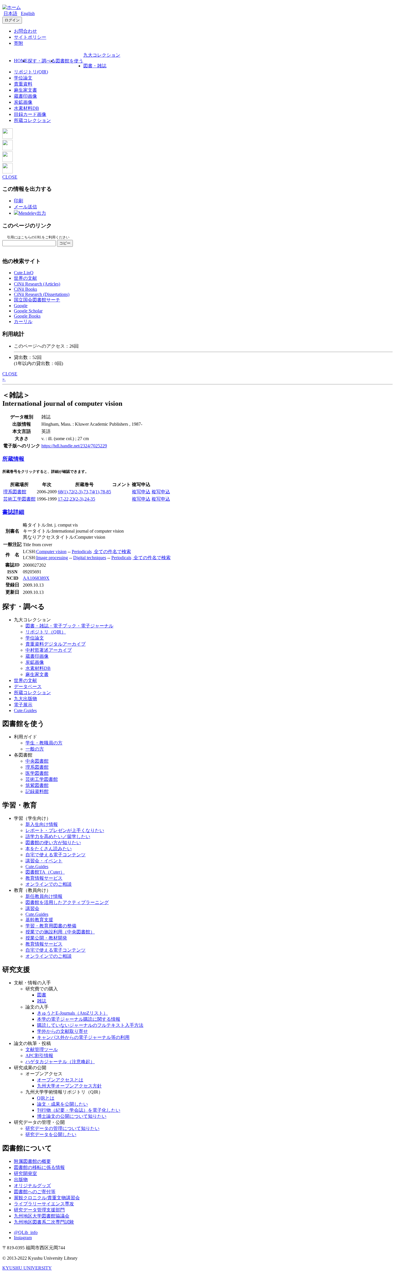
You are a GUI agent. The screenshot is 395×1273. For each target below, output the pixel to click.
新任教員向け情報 (43, 896)
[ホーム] (11, 7)
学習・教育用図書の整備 (50, 925)
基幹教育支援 (39, 919)
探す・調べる (42, 60)
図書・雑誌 (94, 65)
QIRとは (45, 1098)
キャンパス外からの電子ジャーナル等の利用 (83, 1037)
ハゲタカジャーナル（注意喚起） (60, 1061)
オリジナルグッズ (32, 1185)
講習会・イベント (43, 860)
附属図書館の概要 (32, 1161)
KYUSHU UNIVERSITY (27, 1267)
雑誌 (41, 1000)
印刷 (18, 200)
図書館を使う (69, 60)
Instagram (23, 1237)
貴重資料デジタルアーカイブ (55, 644)
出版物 (21, 1179)
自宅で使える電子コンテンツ (55, 854)
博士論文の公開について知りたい (71, 1116)
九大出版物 (25, 698)
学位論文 (23, 77)
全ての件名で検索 (112, 551)
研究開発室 (25, 1173)
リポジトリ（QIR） (45, 631)
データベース (28, 686)
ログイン (12, 20)
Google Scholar (28, 310)
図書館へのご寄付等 (35, 1191)
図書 (41, 994)
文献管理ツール (41, 1049)
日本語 (10, 13)
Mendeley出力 (32, 213)
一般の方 (34, 748)
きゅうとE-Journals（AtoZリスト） (72, 1013)
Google (20, 305)
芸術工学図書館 (19, 498)
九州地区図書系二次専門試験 (44, 1222)
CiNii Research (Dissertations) (41, 294)
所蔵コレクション (32, 120)
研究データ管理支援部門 (39, 1209)
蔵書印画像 (25, 96)
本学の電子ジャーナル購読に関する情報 (78, 1019)
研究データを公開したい (50, 1134)
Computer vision (51, 551)
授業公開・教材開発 (46, 937)
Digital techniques (89, 557)
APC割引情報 (39, 1055)
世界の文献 (25, 278)
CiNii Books (25, 289)
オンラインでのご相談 (48, 884)
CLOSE (9, 177)
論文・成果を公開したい (62, 1104)
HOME (21, 60)
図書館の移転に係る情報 (39, 1167)
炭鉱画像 (23, 102)
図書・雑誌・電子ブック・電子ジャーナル (69, 625)
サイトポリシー (30, 37)
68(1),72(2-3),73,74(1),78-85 (84, 491)
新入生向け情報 (41, 824)
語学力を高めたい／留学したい (57, 836)
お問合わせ (25, 31)
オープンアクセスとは (60, 1079)
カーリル (23, 321)
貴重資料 (23, 83)
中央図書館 (37, 761)
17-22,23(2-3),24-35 (76, 498)
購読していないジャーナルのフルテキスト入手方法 (90, 1025)
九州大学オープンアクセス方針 (69, 1085)
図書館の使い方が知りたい (53, 842)
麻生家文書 (25, 90)
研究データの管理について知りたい (62, 1128)
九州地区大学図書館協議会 (41, 1215)
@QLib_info (26, 1232)
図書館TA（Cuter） (45, 872)
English (28, 13)
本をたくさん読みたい (48, 848)
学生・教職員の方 (43, 742)
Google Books (27, 316)
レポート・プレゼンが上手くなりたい (64, 830)
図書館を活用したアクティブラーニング (67, 902)
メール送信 (25, 206)
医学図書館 (37, 773)
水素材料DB (26, 108)
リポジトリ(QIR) (31, 71)
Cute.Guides (25, 710)
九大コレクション (101, 55)
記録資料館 (37, 791)
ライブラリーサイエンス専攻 (44, 1203)
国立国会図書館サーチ (37, 299)
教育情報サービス (43, 878)
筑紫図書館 (37, 785)
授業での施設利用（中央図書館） (60, 931)
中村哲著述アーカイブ (48, 650)
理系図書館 (14, 491)
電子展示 (23, 704)
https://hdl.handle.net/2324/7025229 (74, 445)
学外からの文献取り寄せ (62, 1031)
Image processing (52, 557)
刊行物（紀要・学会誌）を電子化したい (78, 1110)
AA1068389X (36, 578)
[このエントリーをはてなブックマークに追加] (7, 160)
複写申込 (141, 491)
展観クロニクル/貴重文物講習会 (47, 1197)
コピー (65, 243)
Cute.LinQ (24, 272)
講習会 (32, 908)
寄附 (18, 43)
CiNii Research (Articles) (37, 283)
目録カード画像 (30, 114)
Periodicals (82, 551)
